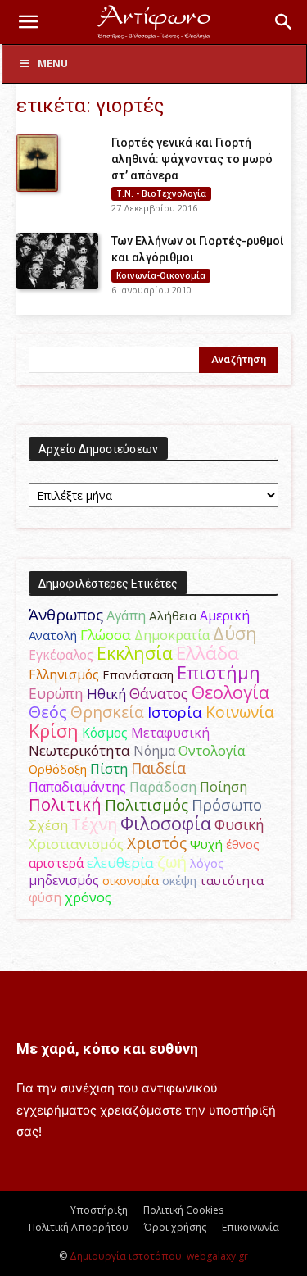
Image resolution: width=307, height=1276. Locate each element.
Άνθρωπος (66, 614)
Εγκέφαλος (61, 655)
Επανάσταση (138, 674)
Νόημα (154, 751)
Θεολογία (230, 692)
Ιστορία (174, 712)
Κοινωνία (239, 712)
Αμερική (225, 615)
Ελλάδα (207, 652)
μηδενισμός (64, 880)
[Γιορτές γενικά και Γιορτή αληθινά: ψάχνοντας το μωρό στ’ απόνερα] (37, 163)
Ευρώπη (56, 693)
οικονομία (130, 880)
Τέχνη (94, 824)
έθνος (243, 844)
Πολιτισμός (146, 804)
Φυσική (239, 824)
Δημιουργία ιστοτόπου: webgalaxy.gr (159, 1256)
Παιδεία (158, 768)
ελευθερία (120, 862)
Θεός (48, 712)
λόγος (207, 863)
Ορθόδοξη (58, 769)
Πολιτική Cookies (183, 1210)
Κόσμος (105, 733)
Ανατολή (53, 635)
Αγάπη (126, 615)
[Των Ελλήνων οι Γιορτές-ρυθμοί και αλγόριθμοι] (57, 261)
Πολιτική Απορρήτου (79, 1227)
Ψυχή (206, 844)
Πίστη (109, 769)
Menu (53, 63)
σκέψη (179, 880)
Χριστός (157, 843)
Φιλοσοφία (165, 823)
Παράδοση (162, 786)
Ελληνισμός (64, 674)
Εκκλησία (135, 653)
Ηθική (106, 693)
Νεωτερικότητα (79, 750)
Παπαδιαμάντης (77, 787)
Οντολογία (212, 751)
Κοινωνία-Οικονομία (160, 275)
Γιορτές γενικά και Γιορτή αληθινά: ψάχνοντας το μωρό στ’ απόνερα (192, 159)
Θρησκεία (107, 712)
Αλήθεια (172, 615)
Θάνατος (158, 693)
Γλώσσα (105, 634)
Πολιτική (65, 804)
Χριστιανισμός (76, 843)
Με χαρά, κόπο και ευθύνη (107, 1048)
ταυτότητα (232, 880)
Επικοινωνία (250, 1227)
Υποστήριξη (99, 1210)
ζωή (172, 862)
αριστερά (56, 863)
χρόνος (88, 897)
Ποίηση (223, 787)
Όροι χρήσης (175, 1227)
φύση (45, 897)
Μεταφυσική (170, 733)
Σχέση (48, 825)
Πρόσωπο (227, 804)
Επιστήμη (218, 672)
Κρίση (54, 730)
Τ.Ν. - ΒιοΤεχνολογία (161, 193)
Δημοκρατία (172, 635)
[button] (28, 22)
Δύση (235, 633)
